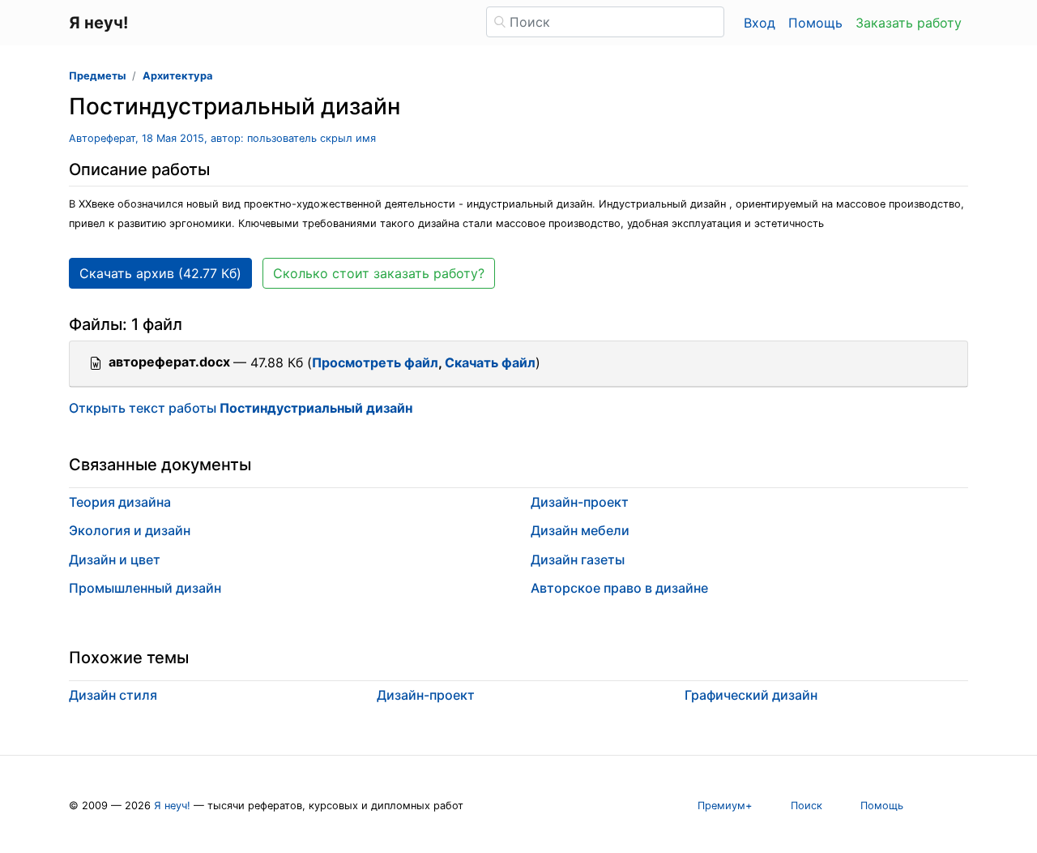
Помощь (815, 23)
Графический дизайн (751, 695)
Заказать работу (909, 23)
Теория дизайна (120, 502)
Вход (759, 23)
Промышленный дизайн (145, 588)
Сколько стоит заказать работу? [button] (378, 273)
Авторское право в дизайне (619, 588)
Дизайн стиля (113, 695)
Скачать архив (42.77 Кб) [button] (160, 273)
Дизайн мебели (580, 530)
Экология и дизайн (129, 530)
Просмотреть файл (375, 362)
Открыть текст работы (240, 408)
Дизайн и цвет (114, 559)
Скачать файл (490, 362)
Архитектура (177, 76)
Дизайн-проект (580, 502)
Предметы (97, 76)
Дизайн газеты (578, 559)
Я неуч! (172, 805)
